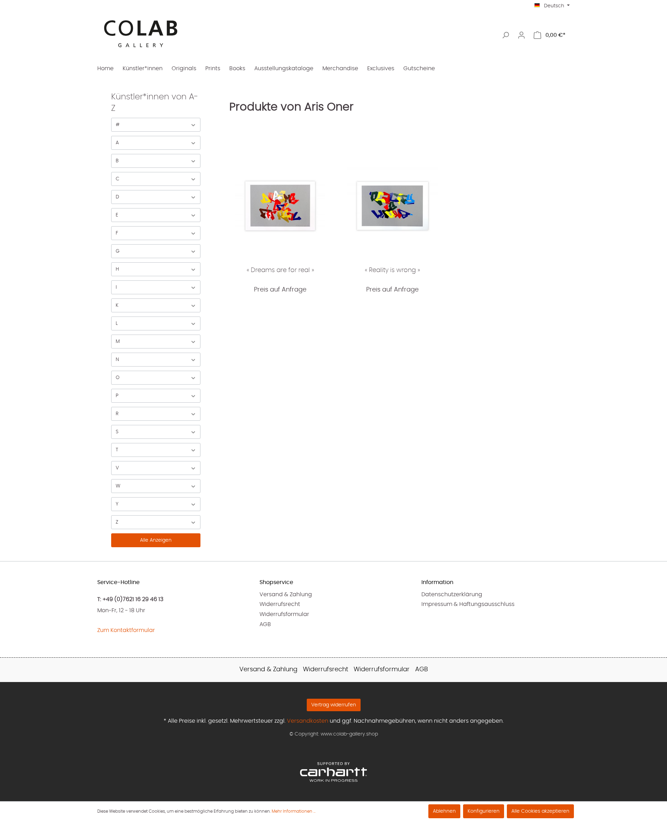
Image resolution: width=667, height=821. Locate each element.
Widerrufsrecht (280, 604)
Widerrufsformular (284, 614)
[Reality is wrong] (392, 205)
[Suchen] (505, 35)
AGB (265, 624)
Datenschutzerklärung (451, 594)
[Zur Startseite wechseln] (140, 34)
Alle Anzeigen (156, 540)
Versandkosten (307, 721)
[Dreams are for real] (280, 205)
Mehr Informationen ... (293, 811)
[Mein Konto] (521, 35)
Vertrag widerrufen (333, 705)
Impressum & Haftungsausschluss (467, 604)
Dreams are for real (280, 270)
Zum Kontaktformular (126, 630)
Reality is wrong (392, 270)
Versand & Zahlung (286, 594)
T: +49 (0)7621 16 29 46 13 (130, 599)
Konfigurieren (484, 811)
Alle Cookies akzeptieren (540, 811)
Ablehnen (444, 811)
